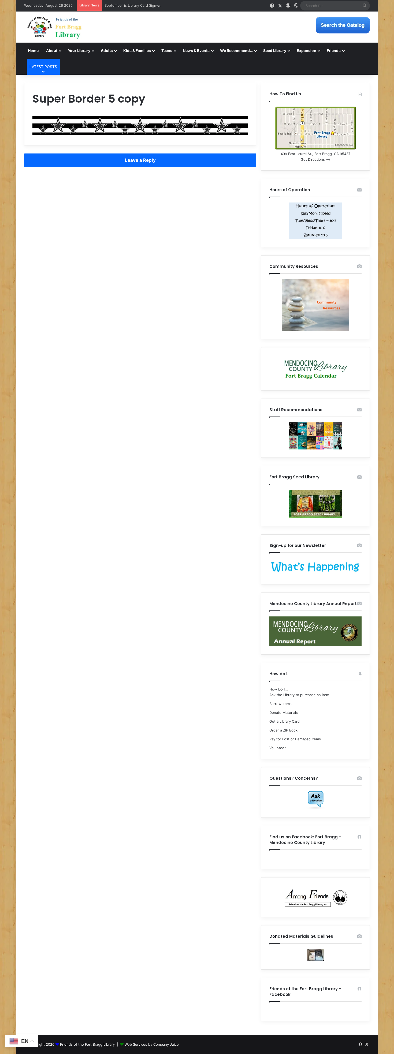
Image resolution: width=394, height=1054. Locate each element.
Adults (107, 50)
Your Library (79, 50)
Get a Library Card (284, 721)
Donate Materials (283, 712)
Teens (166, 50)
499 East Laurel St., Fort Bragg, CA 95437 (315, 154)
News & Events (196, 50)
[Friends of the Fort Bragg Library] (54, 27)
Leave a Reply (140, 160)
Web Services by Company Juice (152, 1044)
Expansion (306, 50)
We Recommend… (236, 50)
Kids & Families (137, 50)
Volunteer (277, 748)
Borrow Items (280, 704)
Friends (334, 50)
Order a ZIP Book (283, 730)
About (51, 50)
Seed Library (274, 50)
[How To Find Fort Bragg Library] (315, 148)
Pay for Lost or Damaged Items (295, 739)
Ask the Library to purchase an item (299, 695)
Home (33, 50)
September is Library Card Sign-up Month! (140, 5)
